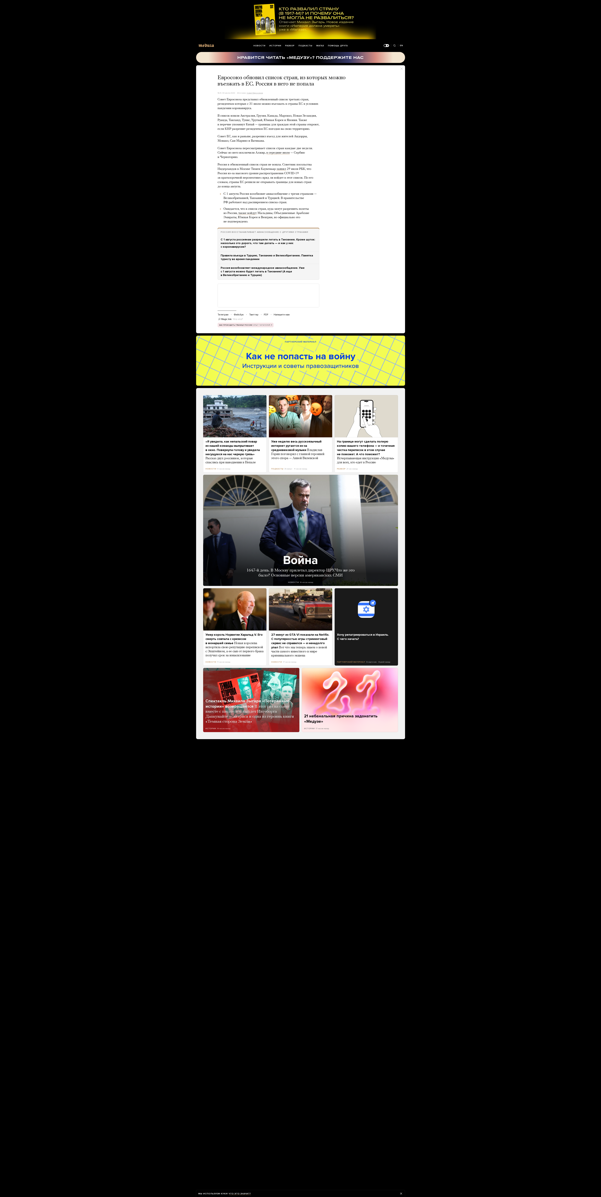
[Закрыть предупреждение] (401, 1193)
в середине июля (278, 152)
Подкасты (305, 45)
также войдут (247, 213)
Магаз (320, 45)
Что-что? (238, 319)
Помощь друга (338, 45)
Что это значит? (240, 1193)
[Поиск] (394, 45)
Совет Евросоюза (255, 93)
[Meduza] (206, 45)
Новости (259, 45)
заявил (281, 169)
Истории (275, 45)
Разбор (290, 45)
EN (401, 45)
